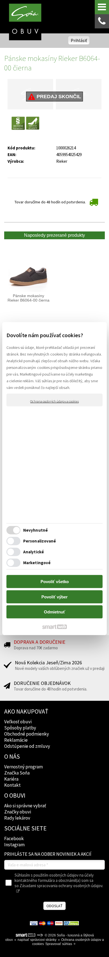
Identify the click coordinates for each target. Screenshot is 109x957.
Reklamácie (16, 740)
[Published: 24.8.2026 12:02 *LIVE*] (39, 935)
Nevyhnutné (35, 529)
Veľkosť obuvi (18, 722)
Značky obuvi (17, 812)
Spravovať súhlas (58, 944)
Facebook (14, 838)
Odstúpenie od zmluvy (27, 746)
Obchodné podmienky (26, 734)
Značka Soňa (17, 773)
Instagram (14, 845)
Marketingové (37, 562)
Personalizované (39, 540)
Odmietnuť (54, 612)
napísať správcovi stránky (37, 940)
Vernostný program (23, 767)
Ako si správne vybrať (25, 806)
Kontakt (12, 785)
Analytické (33, 551)
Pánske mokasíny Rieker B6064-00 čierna (28, 297)
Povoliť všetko (55, 581)
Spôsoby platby (20, 728)
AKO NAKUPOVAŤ (26, 711)
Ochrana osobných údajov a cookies (54, 401)
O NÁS (12, 756)
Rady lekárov (17, 818)
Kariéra (11, 779)
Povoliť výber (54, 596)
